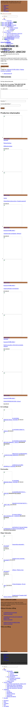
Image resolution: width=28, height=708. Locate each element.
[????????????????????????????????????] (6, 22)
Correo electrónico (6, 104)
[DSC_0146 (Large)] (6, 24)
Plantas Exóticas (10, 43)
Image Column (10, 681)
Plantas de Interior (11, 696)
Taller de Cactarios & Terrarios (14, 688)
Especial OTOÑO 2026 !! (13, 69)
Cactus (8, 40)
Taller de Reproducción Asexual (13, 36)
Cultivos (11, 23)
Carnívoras (9, 695)
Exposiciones (12, 29)
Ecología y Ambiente (14, 27)
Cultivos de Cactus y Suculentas (10, 638)
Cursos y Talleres (18, 639)
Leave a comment (8, 614)
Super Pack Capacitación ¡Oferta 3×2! (14, 33)
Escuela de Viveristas (15, 644)
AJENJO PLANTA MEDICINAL (12, 622)
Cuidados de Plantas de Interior (12, 633)
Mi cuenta (6, 11)
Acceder (6, 698)
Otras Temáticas (10, 26)
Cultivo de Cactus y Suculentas (13, 34)
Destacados (9, 20)
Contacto (6, 8)
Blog (5, 6)
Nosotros (6, 5)
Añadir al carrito (4, 66)
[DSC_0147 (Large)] (6, 25)
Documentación (13, 25)
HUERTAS (14, 646)
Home (2, 42)
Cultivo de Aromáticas (8, 635)
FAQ (5, 9)
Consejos (11, 22)
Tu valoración (4, 88)
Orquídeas (19, 646)
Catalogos (6, 689)
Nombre (3, 101)
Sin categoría (24, 646)
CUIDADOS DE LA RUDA (10, 612)
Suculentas (7, 42)
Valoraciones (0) (8, 73)
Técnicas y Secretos (17, 648)
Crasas (18, 630)
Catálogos (11, 630)
